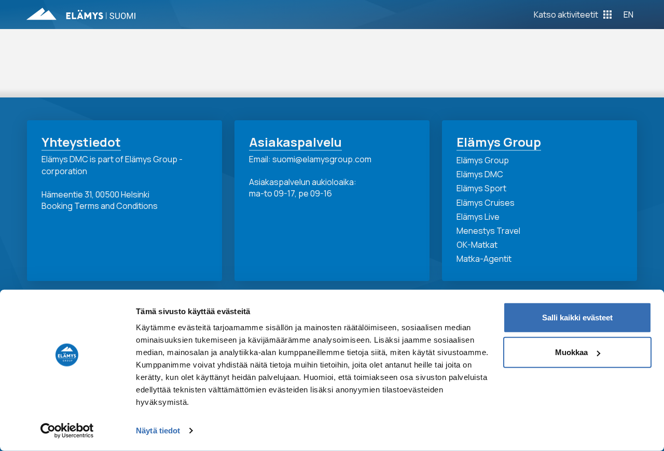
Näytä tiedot (158, 430)
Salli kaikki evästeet (577, 317)
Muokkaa (571, 352)
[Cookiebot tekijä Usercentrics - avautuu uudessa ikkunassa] (67, 431)
